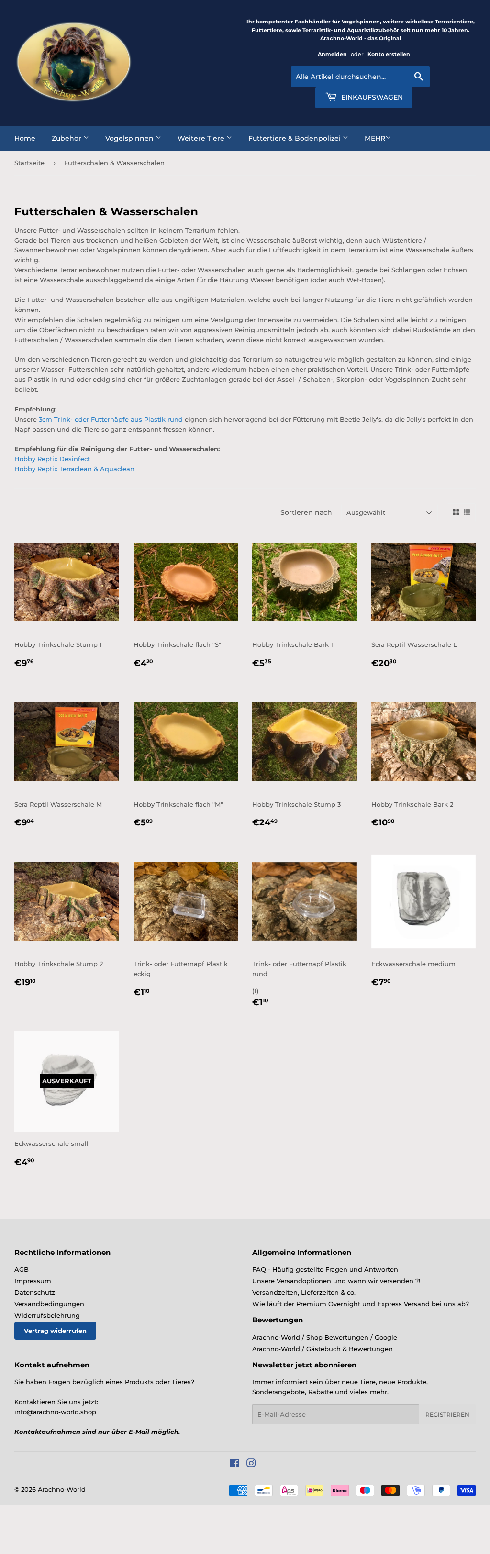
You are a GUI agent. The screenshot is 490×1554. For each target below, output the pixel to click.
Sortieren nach (306, 512)
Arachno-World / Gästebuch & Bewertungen (322, 1349)
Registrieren (447, 1414)
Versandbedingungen (49, 1304)
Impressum (32, 1281)
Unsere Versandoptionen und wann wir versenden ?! (336, 1281)
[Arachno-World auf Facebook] (235, 1464)
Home (24, 138)
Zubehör (67, 138)
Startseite (29, 162)
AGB (21, 1269)
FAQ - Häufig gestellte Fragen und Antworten (325, 1269)
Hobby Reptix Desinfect (52, 459)
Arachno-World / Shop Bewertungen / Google (324, 1337)
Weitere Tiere (202, 138)
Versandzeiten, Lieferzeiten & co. (304, 1292)
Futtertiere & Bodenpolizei (295, 138)
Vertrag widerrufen (55, 1330)
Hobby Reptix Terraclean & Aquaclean (74, 469)
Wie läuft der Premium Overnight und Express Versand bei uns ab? (360, 1304)
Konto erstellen (389, 54)
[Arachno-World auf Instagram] (251, 1464)
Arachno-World (62, 1489)
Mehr (375, 138)
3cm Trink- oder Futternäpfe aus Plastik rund (111, 419)
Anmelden (332, 54)
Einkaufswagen (371, 97)
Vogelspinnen (130, 138)
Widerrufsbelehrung (47, 1315)
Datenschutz (34, 1292)
